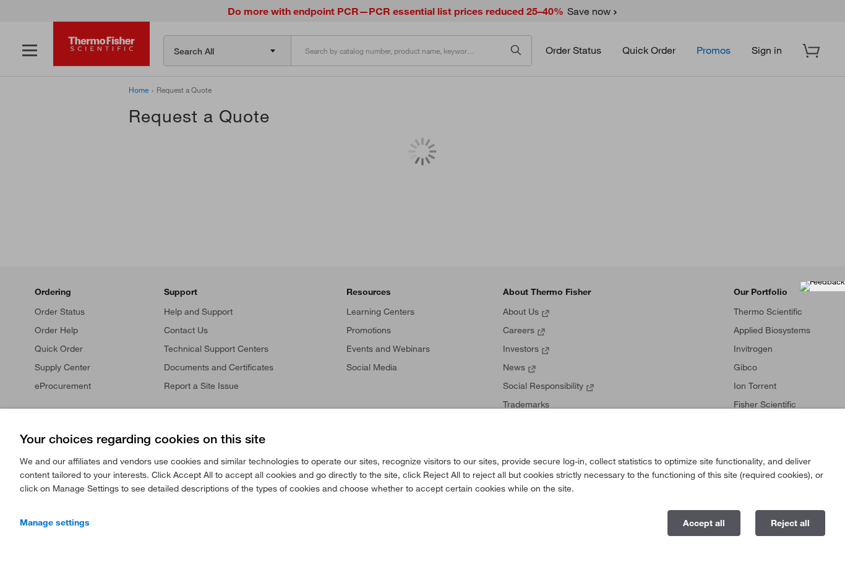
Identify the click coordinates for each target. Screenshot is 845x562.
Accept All (704, 523)
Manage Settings (55, 522)
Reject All (790, 523)
